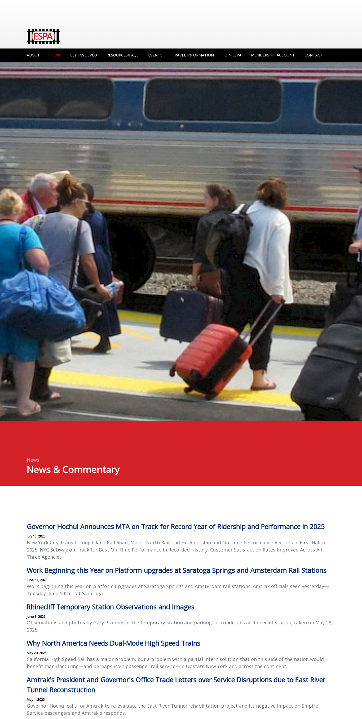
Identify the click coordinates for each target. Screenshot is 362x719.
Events (155, 55)
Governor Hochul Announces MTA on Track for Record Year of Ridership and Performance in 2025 (176, 526)
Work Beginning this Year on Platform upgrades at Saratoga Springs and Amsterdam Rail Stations (176, 570)
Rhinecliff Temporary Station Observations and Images (111, 606)
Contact (313, 55)
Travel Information (193, 55)
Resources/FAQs (123, 55)
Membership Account (273, 55)
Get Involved (83, 55)
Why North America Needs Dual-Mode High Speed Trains (113, 642)
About (33, 55)
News (55, 55)
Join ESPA (232, 55)
